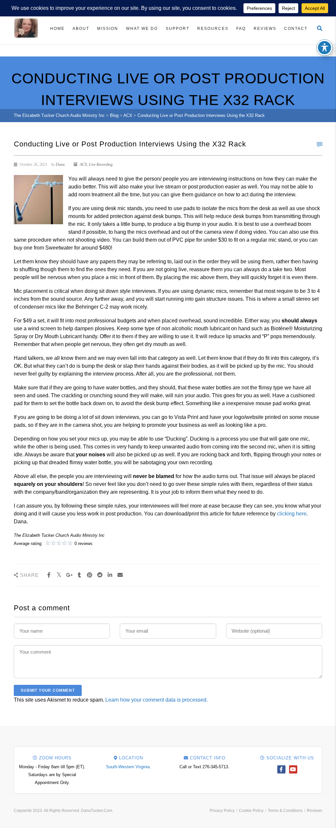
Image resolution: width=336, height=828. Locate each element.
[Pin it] (89, 575)
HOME (57, 28)
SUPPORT (177, 28)
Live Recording (101, 164)
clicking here (291, 513)
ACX (83, 164)
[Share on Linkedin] (110, 575)
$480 (105, 248)
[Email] (120, 575)
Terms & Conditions (285, 810)
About (81, 28)
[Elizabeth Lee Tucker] (26, 28)
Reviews (265, 28)
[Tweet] (59, 575)
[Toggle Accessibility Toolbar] (324, 47)
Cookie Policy (251, 810)
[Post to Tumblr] (79, 575)
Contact (295, 28)
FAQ (241, 28)
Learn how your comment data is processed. (156, 700)
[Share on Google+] (69, 575)
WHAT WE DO (142, 28)
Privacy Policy (222, 810)
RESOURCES (212, 28)
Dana (60, 164)
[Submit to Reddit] (99, 575)
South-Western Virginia (128, 766)
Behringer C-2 (91, 307)
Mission (107, 28)
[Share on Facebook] (49, 575)
